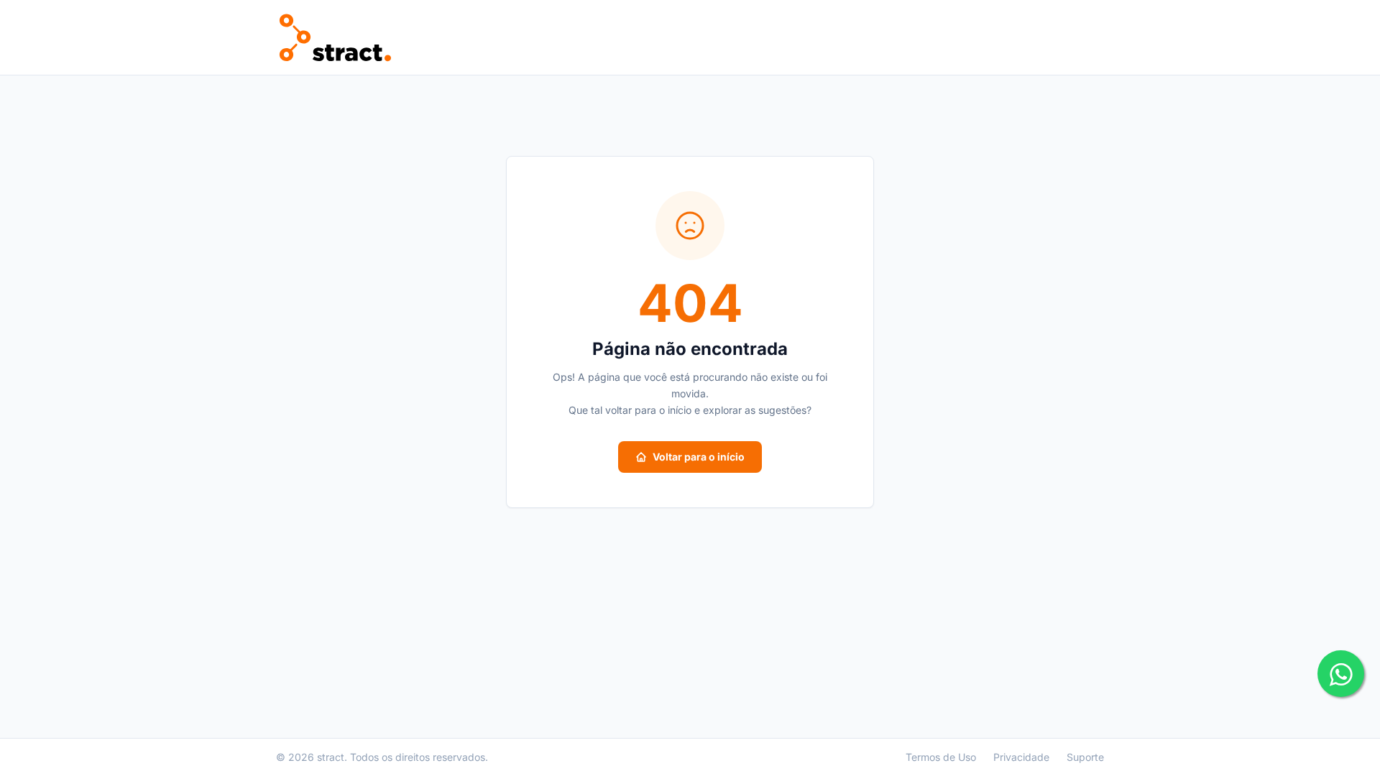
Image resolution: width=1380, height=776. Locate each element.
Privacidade (1021, 757)
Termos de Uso (941, 757)
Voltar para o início (699, 457)
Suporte (1085, 757)
